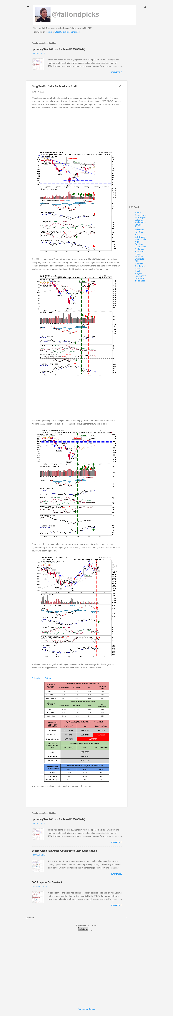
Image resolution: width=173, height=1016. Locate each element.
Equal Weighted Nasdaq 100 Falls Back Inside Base (140, 276)
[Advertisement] (138, 79)
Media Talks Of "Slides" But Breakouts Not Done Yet (140, 228)
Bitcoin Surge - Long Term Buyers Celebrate (140, 216)
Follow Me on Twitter (41, 678)
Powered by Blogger (86, 1009)
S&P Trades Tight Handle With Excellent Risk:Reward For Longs (140, 243)
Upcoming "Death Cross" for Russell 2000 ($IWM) (58, 49)
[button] (120, 86)
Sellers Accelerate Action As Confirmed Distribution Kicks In (64, 850)
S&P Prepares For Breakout (47, 882)
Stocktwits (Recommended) (67, 32)
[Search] (145, 7)
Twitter (49, 32)
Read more (116, 72)
